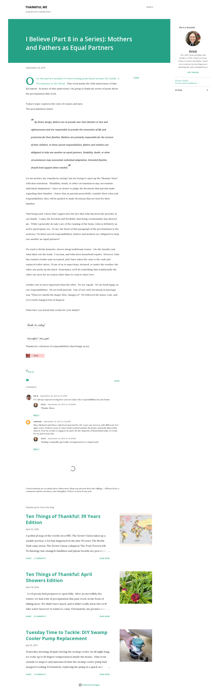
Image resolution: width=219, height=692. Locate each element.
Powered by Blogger (91, 685)
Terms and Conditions (186, 83)
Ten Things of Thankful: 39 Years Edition (63, 519)
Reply (36, 415)
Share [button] (136, 78)
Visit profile (193, 72)
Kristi (43, 404)
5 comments (40, 558)
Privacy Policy (181, 80)
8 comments (40, 616)
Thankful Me (36, 7)
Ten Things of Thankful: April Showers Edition (59, 577)
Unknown (37, 421)
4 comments (40, 674)
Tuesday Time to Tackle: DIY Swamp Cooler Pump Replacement (66, 635)
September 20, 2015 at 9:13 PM (53, 396)
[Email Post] (27, 381)
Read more (105, 558)
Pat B (35, 396)
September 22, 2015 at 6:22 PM (57, 421)
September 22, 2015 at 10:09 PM (62, 404)
